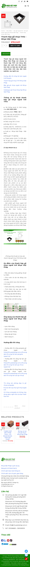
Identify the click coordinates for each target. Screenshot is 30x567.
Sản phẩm (9, 30)
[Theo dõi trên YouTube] (27, 1)
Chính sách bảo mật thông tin (10, 471)
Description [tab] (6, 54)
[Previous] (1, 433)
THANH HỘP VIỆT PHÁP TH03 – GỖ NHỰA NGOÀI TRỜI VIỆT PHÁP (7, 435)
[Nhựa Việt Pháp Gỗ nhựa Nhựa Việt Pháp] (9, 7)
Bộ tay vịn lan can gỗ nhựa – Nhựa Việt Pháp (22, 432)
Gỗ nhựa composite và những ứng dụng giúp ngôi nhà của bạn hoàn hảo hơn (15, 394)
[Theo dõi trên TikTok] (21, 1)
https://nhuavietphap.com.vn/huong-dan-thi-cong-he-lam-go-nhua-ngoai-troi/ (15, 365)
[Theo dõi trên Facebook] (19, 1)
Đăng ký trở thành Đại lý (9, 468)
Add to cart (15, 45)
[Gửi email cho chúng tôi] (24, 1)
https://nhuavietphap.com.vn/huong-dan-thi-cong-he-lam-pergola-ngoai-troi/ (15, 354)
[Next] (29, 433)
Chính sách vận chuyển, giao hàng (12, 473)
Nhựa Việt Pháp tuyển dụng (10, 466)
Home (3, 30)
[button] (25, 6)
